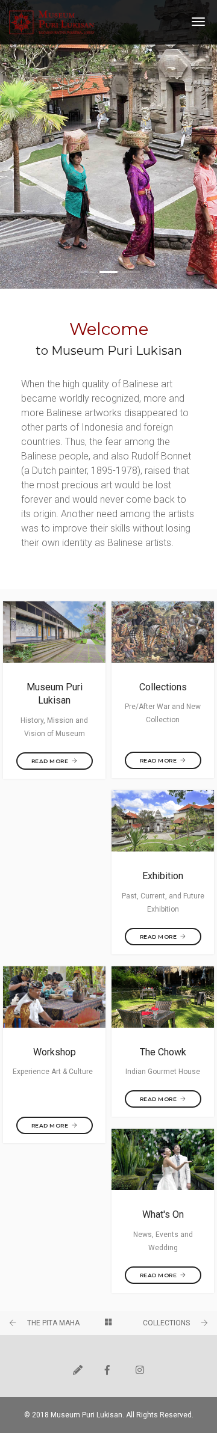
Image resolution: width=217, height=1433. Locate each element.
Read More (50, 761)
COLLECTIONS (166, 1323)
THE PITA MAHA (53, 1323)
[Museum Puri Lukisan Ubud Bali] (52, 22)
